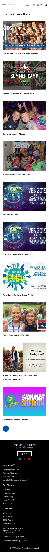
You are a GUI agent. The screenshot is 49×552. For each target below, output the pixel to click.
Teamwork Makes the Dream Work (18, 94)
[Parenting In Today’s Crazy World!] (24, 276)
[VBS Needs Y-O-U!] (24, 196)
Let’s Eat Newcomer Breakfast (15, 480)
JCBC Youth (8, 517)
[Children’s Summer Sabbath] (24, 401)
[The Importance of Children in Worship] (24, 35)
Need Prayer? (8, 500)
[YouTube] (41, 5)
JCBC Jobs (7, 503)
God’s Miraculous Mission (14, 134)
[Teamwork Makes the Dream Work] (24, 75)
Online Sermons (9, 493)
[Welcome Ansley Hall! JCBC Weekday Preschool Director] (24, 357)
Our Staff (6, 490)
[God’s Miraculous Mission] (24, 115)
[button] (27, 4)
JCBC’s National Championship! (17, 174)
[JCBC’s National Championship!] (24, 156)
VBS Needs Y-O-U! (11, 214)
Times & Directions (10, 473)
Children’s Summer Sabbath (15, 419)
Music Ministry (9, 523)
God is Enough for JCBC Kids (16, 335)
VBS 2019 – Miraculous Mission (17, 255)
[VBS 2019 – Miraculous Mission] (24, 236)
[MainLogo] (9, 5)
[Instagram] (38, 5)
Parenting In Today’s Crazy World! (18, 295)
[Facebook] (34, 5)
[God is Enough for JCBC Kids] (24, 317)
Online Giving (8, 496)
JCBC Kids (7, 513)
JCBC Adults (8, 520)
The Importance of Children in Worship (20, 53)
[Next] (20, 429)
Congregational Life (11, 470)
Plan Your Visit (8, 476)
